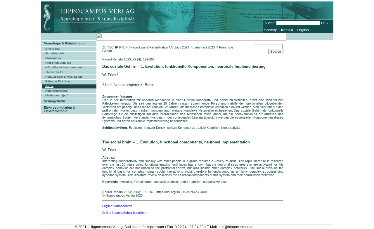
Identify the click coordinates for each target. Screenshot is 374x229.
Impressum (155, 227)
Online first (52, 48)
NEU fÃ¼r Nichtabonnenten (64, 67)
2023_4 (187, 47)
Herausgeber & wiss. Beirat (63, 76)
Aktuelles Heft (54, 53)
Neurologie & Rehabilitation (65, 43)
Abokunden (53, 58)
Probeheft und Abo (58, 62)
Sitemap (270, 30)
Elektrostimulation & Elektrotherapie (59, 109)
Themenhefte (54, 72)
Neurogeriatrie (55, 101)
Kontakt (287, 30)
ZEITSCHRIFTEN (115, 47)
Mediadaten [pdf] (56, 95)
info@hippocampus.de (236, 227)
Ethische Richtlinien (58, 81)
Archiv (49, 86)
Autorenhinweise (56, 90)
